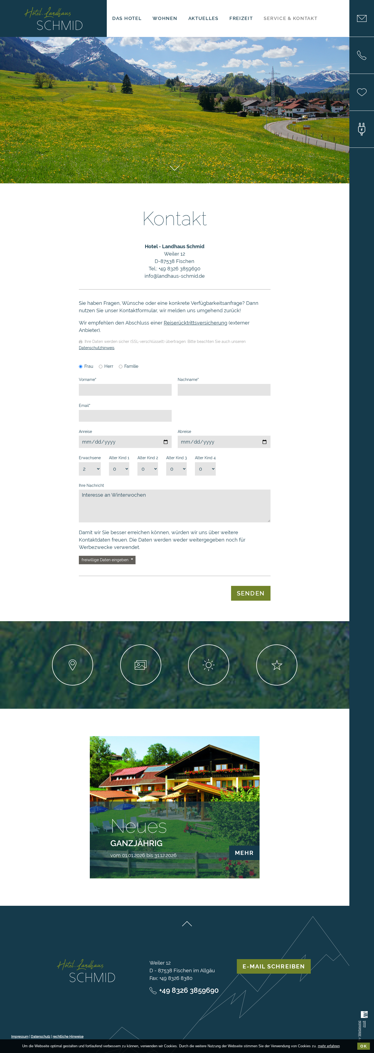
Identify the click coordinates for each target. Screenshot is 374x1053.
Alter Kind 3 (176, 458)
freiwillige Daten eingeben (105, 560)
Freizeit (241, 18)
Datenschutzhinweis (96, 348)
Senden (251, 593)
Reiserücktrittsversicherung (195, 323)
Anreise (85, 431)
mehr (244, 852)
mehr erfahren (329, 1046)
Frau (88, 366)
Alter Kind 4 (205, 458)
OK (363, 1046)
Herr (108, 366)
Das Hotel (127, 18)
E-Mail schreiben (274, 966)
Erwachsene (90, 458)
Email (84, 405)
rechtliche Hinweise (68, 1036)
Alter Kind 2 (147, 458)
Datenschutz (40, 1036)
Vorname (87, 379)
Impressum (19, 1036)
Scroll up (187, 923)
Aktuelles (203, 18)
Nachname (188, 379)
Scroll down (175, 168)
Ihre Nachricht (91, 485)
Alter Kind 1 (119, 458)
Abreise (184, 431)
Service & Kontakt (290, 18)
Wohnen (165, 18)
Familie (131, 366)
